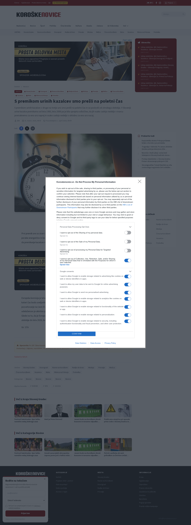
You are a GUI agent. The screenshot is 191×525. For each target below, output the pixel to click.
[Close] (140, 182)
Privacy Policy (110, 343)
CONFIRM (77, 334)
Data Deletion (80, 343)
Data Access (95, 343)
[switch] (127, 232)
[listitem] (95, 227)
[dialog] (95, 262)
